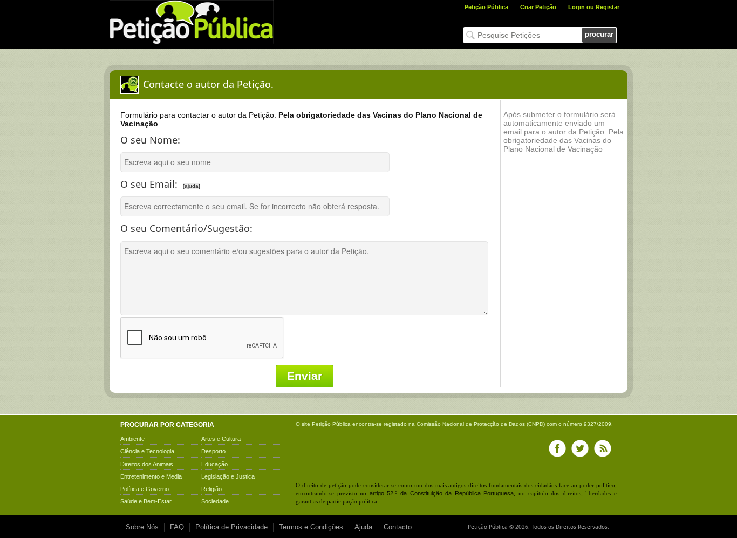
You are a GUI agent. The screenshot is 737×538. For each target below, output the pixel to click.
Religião (211, 489)
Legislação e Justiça (228, 476)
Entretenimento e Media (151, 476)
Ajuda (363, 527)
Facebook (557, 448)
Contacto (398, 527)
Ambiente (132, 438)
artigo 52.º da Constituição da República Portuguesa (442, 493)
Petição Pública (486, 7)
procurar (599, 34)
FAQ (177, 527)
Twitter (580, 448)
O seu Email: (198, 181)
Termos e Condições (311, 527)
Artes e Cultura (221, 438)
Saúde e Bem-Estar (146, 501)
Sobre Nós (142, 527)
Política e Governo (144, 489)
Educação (214, 464)
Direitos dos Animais (146, 464)
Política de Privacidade (231, 527)
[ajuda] (191, 186)
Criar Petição (538, 7)
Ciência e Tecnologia (147, 451)
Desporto (213, 451)
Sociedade (215, 501)
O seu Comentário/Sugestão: (186, 228)
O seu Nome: (150, 139)
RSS (602, 448)
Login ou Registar (593, 7)
